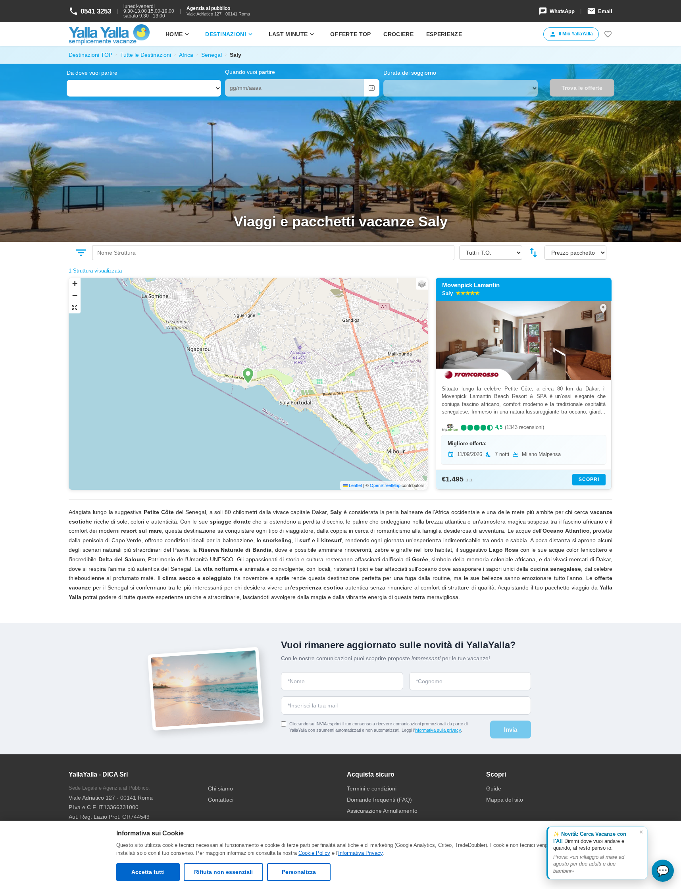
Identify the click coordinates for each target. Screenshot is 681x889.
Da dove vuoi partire (92, 73)
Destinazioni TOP (90, 55)
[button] (248, 376)
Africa (186, 55)
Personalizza (299, 872)
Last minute (292, 34)
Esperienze (444, 34)
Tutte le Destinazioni (145, 55)
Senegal (211, 55)
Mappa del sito (504, 799)
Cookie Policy (314, 853)
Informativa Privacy (360, 853)
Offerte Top (350, 34)
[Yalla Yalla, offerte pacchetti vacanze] (109, 34)
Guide (493, 788)
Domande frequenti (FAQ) (379, 799)
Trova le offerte (582, 88)
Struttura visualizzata (97, 271)
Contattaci (220, 799)
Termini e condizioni (371, 788)
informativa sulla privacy (438, 730)
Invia (510, 729)
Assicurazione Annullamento (382, 811)
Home (177, 34)
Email (599, 11)
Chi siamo (220, 788)
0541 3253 (90, 11)
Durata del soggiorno (409, 73)
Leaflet (355, 485)
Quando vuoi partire (250, 72)
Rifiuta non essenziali (223, 872)
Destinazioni (229, 34)
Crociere (398, 34)
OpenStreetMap (385, 485)
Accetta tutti (148, 872)
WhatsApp (557, 11)
